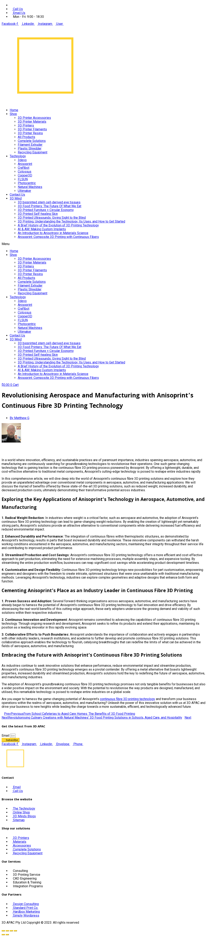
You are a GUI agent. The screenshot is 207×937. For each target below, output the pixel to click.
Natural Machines (30, 187)
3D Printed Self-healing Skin (38, 214)
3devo (22, 160)
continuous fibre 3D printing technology (127, 699)
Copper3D (25, 175)
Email (6, 735)
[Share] (7, 930)
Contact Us (17, 194)
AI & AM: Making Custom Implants (42, 229)
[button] (103, 244)
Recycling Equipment (32, 152)
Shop (13, 114)
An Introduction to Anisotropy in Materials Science (53, 233)
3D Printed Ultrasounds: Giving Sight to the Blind (52, 218)
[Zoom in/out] (15, 930)
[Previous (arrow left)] (3, 934)
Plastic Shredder (29, 148)
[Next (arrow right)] (7, 934)
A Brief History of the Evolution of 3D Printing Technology (58, 225)
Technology (18, 156)
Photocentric (27, 183)
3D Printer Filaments (32, 129)
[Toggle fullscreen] (11, 930)
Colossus (24, 171)
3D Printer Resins (30, 133)
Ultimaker (24, 191)
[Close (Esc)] (3, 930)
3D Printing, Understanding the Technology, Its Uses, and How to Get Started (71, 221)
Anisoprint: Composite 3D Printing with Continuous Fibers (58, 237)
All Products (26, 137)
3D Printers (26, 125)
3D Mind (16, 198)
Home (14, 110)
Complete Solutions (32, 141)
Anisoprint (25, 164)
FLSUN (23, 179)
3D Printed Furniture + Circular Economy (46, 210)
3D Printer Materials (32, 122)
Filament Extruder (30, 145)
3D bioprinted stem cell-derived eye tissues (49, 202)
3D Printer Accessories (34, 118)
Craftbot (23, 168)
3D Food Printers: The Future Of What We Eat (49, 206)
